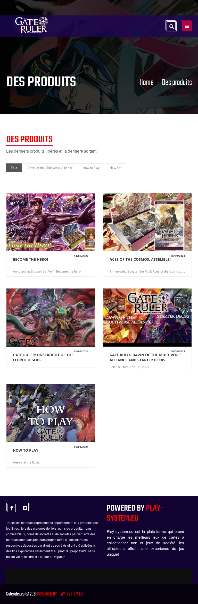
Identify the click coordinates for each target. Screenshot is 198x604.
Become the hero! (30, 259)
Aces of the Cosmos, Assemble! (140, 259)
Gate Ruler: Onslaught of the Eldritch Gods (43, 357)
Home (146, 83)
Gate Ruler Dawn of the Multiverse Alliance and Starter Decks (146, 357)
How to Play (25, 450)
